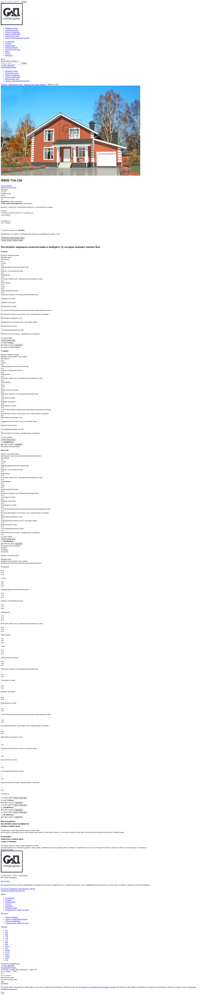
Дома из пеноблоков (12, 34)
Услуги (7, 53)
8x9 (6, 944)
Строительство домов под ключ (17, 910)
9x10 (7, 958)
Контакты (9, 55)
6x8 (6, 932)
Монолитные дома (12, 36)
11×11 (7, 952)
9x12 (7, 954)
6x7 (6, 930)
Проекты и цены (11, 28)
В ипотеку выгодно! (12, 49)
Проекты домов (11, 908)
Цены (7, 51)
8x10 (7, 946)
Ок (2, 993)
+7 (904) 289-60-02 (7, 65)
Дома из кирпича (11, 917)
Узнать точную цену (8, 340)
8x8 (6, 942)
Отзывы (8, 44)
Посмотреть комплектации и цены (13, 238)
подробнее (18, 345)
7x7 (6, 940)
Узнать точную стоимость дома (12, 240)
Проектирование (11, 47)
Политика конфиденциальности (13, 891)
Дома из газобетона (12, 32)
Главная (4, 84)
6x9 (6, 934)
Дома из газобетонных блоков (16, 919)
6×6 (6, 960)
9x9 (6, 948)
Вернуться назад (7, 849)
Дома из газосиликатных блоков (17, 38)
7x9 (6, 938)
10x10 (7, 950)
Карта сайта (5, 881)
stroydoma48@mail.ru (8, 67)
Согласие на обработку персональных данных (18, 889)
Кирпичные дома (11, 30)
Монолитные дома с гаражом (35, 84)
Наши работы (10, 45)
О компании (9, 42)
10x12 (7, 956)
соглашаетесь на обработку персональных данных (97, 987)
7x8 (6, 936)
